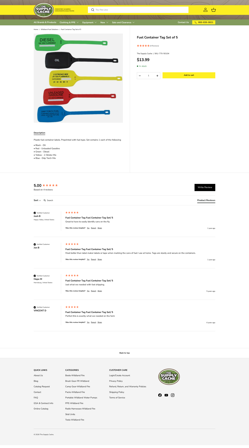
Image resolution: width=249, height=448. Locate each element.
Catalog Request (42, 386)
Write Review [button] (205, 187)
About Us (38, 375)
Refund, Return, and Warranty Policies (127, 386)
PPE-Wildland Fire (74, 403)
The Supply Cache (144, 53)
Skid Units (70, 414)
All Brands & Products (45, 22)
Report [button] (93, 228)
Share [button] (100, 228)
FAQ (36, 397)
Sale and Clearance (121, 22)
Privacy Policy (116, 381)
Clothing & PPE (67, 22)
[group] (49, 185)
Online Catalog (41, 408)
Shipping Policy (116, 392)
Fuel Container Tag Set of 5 (71, 29)
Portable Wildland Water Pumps (81, 397)
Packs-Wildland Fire (75, 392)
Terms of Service (117, 397)
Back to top (124, 353)
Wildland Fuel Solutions (50, 29)
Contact (37, 392)
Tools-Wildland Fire (74, 419)
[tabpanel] (78, 149)
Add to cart (189, 75)
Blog (36, 381)
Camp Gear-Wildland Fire (77, 386)
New (102, 22)
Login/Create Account (119, 375)
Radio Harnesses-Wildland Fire (80, 408)
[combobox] (138, 10)
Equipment (87, 22)
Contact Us (183, 22)
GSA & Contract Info (43, 403)
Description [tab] (39, 132)
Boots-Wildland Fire (75, 375)
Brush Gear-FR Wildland (77, 381)
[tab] (206, 201)
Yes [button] (88, 228)
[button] (176, 46)
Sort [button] (36, 200)
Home (36, 29)
